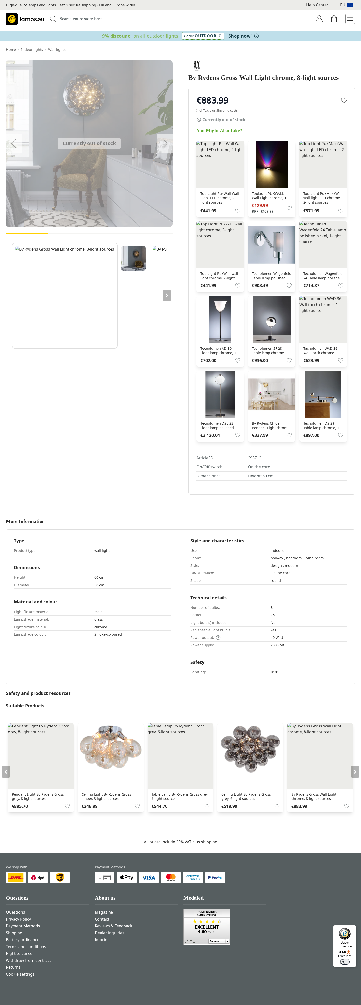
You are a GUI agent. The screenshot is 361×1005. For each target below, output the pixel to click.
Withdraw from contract (28, 960)
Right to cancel (19, 953)
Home (11, 49)
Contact (102, 919)
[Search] (53, 19)
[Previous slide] (12, 295)
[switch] (345, 962)
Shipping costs (227, 110)
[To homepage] (25, 19)
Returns (13, 967)
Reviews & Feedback (113, 926)
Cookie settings (20, 974)
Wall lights (57, 49)
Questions (15, 912)
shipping (209, 842)
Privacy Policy (18, 919)
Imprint (102, 939)
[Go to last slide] (6, 772)
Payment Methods (23, 926)
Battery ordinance (22, 939)
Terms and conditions (26, 946)
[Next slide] (167, 295)
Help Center (317, 5)
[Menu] (353, 928)
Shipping (14, 932)
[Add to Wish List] (344, 100)
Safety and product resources (38, 693)
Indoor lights (32, 49)
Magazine (104, 912)
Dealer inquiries (109, 932)
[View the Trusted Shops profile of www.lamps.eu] (224, 927)
